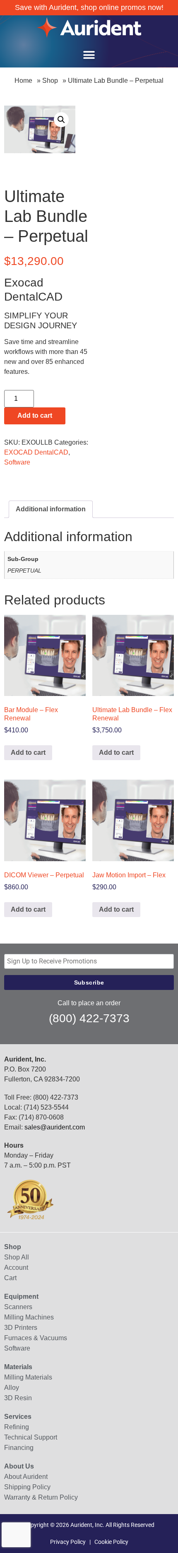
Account (16, 1267)
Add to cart (34, 415)
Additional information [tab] (51, 509)
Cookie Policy (111, 1542)
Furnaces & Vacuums (35, 1337)
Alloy (11, 1387)
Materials (18, 1366)
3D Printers (20, 1327)
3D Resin (18, 1397)
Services (17, 1416)
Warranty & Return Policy (41, 1497)
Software (17, 462)
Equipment (21, 1296)
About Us (19, 1466)
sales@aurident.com (54, 1127)
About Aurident (26, 1476)
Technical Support (30, 1437)
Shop (50, 80)
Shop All (16, 1257)
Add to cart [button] (28, 752)
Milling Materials (28, 1377)
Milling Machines (29, 1317)
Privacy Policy (68, 1542)
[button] (89, 55)
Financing (19, 1447)
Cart (10, 1277)
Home (23, 80)
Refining (16, 1426)
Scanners (18, 1306)
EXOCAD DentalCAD (36, 452)
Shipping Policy (27, 1486)
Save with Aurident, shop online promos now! (89, 7)
